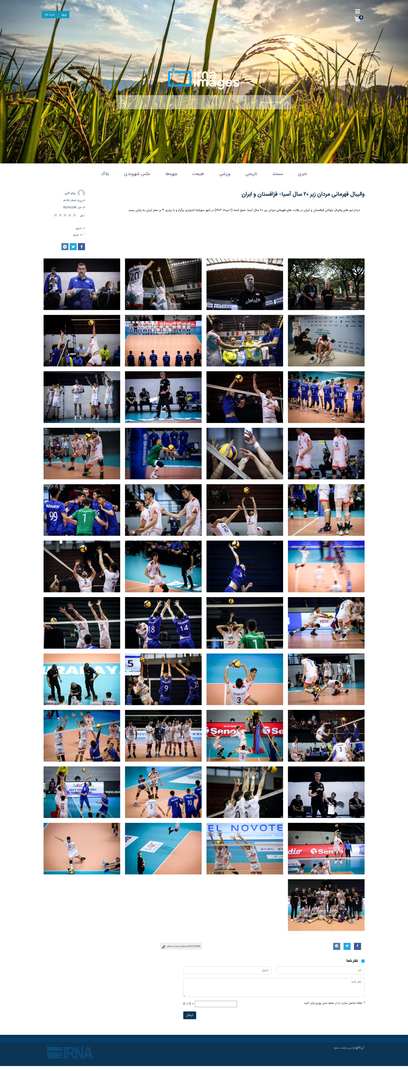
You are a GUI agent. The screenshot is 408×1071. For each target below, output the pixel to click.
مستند (277, 174)
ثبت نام (49, 14)
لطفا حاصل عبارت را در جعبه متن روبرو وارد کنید (334, 1003)
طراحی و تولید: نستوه (345, 1048)
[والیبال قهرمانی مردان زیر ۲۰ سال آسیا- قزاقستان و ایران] (326, 284)
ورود (63, 14)
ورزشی (224, 174)
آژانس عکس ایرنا (204, 79)
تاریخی (251, 174)
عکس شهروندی (137, 174)
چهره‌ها (171, 174)
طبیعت (198, 174)
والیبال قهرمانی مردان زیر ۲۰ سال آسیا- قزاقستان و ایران (303, 194)
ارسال (189, 1015)
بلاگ (105, 174)
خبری (302, 174)
